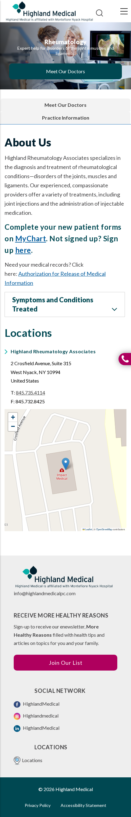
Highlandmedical (40, 715)
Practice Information (65, 118)
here (23, 250)
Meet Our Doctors (65, 71)
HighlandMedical (40, 704)
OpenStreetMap (104, 529)
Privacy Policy (38, 805)
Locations (32, 760)
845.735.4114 (30, 392)
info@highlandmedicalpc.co (43, 593)
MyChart (30, 238)
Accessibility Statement (83, 805)
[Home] (49, 11)
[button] (65, 464)
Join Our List (66, 662)
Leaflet (88, 529)
